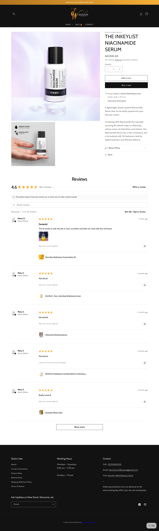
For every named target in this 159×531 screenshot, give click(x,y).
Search (14, 464)
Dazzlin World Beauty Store (120, 475)
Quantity (108, 64)
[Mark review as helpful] (145, 246)
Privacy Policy (16, 473)
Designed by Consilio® (89, 522)
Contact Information (19, 469)
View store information (116, 100)
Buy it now (126, 85)
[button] (14, 14)
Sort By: (128, 212)
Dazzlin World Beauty (74, 522)
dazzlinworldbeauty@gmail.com (123, 470)
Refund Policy (16, 477)
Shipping (118, 60)
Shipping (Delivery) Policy (21, 482)
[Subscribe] (53, 504)
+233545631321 (114, 464)
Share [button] (110, 154)
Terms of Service (17, 486)
